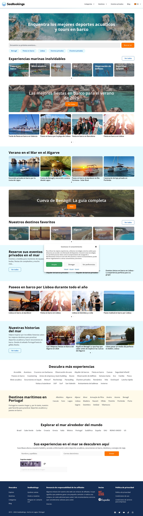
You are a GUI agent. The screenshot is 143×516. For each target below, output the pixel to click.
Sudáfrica (89, 430)
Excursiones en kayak (32, 380)
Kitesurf (47, 380)
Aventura (27, 372)
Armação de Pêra (97, 397)
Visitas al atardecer (43, 383)
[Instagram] (132, 512)
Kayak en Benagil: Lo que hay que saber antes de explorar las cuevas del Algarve (90, 348)
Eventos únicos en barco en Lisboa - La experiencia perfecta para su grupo (120, 272)
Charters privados (83, 380)
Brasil (19, 430)
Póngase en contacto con (35, 501)
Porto (130, 401)
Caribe (38, 430)
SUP (55, 383)
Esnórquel (115, 380)
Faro (63, 401)
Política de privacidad (123, 492)
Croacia (47, 430)
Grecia (98, 229)
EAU (105, 430)
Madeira (86, 401)
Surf (61, 383)
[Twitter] (119, 512)
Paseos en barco (18, 376)
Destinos (101, 4)
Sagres (77, 405)
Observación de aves (124, 67)
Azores (117, 397)
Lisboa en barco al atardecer (20, 313)
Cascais (56, 401)
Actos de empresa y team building (53, 376)
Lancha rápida (127, 380)
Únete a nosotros (33, 496)
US (125, 430)
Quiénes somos (33, 492)
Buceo (71, 376)
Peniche (111, 401)
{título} (66, 269)
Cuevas (109, 372)
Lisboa (13, 229)
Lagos (34, 229)
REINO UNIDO (115, 430)
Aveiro (109, 397)
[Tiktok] (128, 512)
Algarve (56, 229)
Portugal (78, 430)
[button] (96, 247)
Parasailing (69, 380)
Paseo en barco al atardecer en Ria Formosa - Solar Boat (85, 179)
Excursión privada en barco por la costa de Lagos (22, 179)
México (70, 430)
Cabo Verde (28, 430)
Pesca (129, 376)
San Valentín (70, 383)
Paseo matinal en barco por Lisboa (117, 313)
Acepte (54, 264)
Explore (11, 492)
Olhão (103, 401)
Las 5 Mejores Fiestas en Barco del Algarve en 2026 (60, 347)
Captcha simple (26, 459)
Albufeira (59, 397)
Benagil (120, 229)
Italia (62, 430)
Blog (128, 4)
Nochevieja (57, 380)
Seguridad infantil (100, 67)
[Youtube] (124, 512)
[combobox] (64, 45)
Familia (35, 66)
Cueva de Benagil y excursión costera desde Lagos (55, 179)
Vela (106, 380)
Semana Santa (104, 376)
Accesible (17, 372)
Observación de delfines (82, 67)
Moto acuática (17, 66)
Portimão (121, 401)
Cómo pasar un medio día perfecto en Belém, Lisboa (119, 347)
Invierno (104, 383)
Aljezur (77, 397)
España (77, 229)
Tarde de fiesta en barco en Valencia (23, 136)
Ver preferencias (89, 264)
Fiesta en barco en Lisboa (114, 136)
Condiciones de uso (122, 496)
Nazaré (95, 401)
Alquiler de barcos (82, 372)
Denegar (71, 264)
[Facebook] (115, 512)
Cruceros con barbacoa (43, 372)
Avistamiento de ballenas (88, 383)
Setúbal (96, 405)
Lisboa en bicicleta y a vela (82, 313)
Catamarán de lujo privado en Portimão (115, 179)
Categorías (88, 4)
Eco (54, 66)
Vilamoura (106, 405)
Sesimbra (86, 405)
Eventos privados (117, 4)
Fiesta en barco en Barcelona (83, 136)
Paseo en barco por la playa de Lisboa (55, 136)
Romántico (97, 380)
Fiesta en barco (98, 372)
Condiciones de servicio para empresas (123, 501)
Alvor (85, 397)
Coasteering (32, 376)
